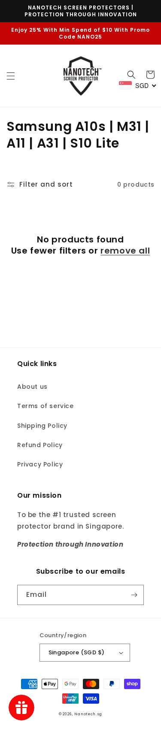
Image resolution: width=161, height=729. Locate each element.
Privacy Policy (40, 464)
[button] (10, 76)
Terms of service (45, 406)
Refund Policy (40, 445)
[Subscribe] (134, 595)
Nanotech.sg (88, 714)
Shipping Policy (42, 425)
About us (32, 386)
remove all (125, 250)
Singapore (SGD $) (77, 652)
